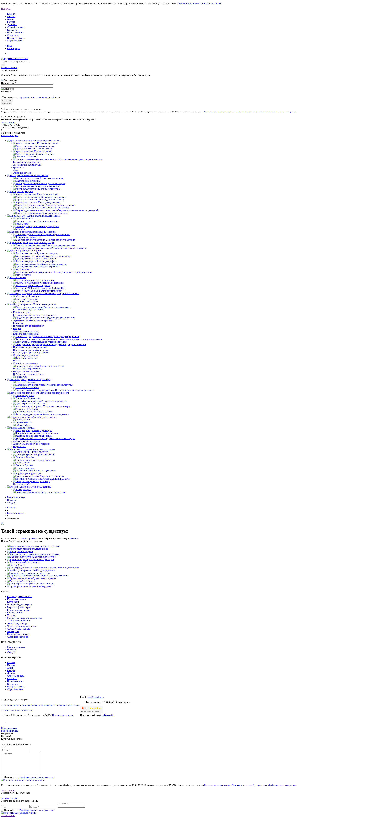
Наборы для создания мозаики (28, 374)
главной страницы (27, 538)
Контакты (12, 30)
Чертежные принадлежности (53, 575)
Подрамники (19, 446)
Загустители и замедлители (27, 164)
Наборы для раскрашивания (27, 368)
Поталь (16, 360)
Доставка (12, 24)
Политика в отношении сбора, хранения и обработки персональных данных (41, 705)
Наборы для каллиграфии (26, 371)
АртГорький (106, 715)
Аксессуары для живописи (26, 441)
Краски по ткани (21, 312)
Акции (10, 19)
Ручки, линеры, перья (43, 559)
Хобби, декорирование (44, 570)
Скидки (11, 502)
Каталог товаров (9, 135)
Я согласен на (32, 97)
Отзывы (11, 16)
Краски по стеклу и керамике (28, 309)
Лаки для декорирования (25, 331)
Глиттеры (18, 323)
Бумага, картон (32, 562)
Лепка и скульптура (40, 573)
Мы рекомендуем (16, 497)
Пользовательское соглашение (17, 710)
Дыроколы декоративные (26, 355)
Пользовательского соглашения (217, 112)
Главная (11, 14)
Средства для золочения (25, 363)
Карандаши (27, 551)
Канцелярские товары (43, 583)
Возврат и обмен (15, 38)
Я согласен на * (29, 777)
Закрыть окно (8, 122)
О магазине (13, 35)
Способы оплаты (15, 27)
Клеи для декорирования (25, 334)
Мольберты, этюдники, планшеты (61, 567)
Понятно (5, 8)
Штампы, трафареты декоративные (31, 352)
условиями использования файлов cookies (199, 3)
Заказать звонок (9, 67)
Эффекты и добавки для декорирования (33, 320)
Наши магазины (15, 32)
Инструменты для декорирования (30, 347)
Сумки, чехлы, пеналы (44, 578)
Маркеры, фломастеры (44, 557)
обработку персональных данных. (36, 777)
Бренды (11, 22)
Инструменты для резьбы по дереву (31, 350)
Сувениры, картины (40, 586)
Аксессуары (28, 581)
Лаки (15, 170)
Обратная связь (15, 40)
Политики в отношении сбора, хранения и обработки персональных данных (264, 112)
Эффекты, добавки (22, 172)
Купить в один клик (34, 780)
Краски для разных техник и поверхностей (35, 315)
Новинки (12, 500)
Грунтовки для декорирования (28, 325)
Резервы (17, 328)
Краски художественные (46, 546)
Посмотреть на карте (62, 715)
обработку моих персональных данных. (39, 97)
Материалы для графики (46, 554)
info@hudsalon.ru (95, 697)
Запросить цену (28, 812)
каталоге (74, 538)
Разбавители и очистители (26, 162)
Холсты (21, 565)
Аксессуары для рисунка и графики (31, 444)
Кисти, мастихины (38, 549)
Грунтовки (18, 167)
